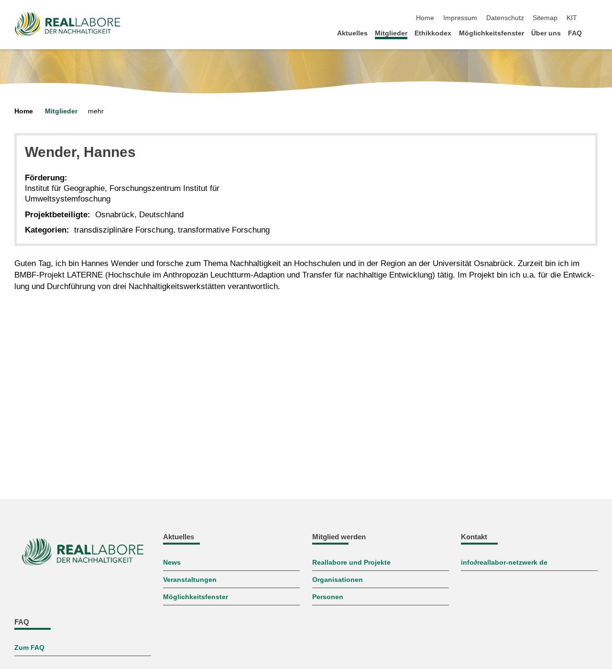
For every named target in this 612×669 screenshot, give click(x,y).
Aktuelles (352, 33)
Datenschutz (505, 18)
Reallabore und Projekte (351, 562)
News (172, 562)
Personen (327, 597)
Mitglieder (391, 33)
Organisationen (337, 579)
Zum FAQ (29, 647)
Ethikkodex (433, 33)
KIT (572, 18)
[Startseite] (595, 33)
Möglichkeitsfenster (491, 33)
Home (425, 18)
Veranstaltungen (190, 579)
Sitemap (545, 18)
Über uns (546, 33)
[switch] (595, 18)
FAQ (575, 33)
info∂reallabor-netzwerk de (504, 562)
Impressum (460, 18)
